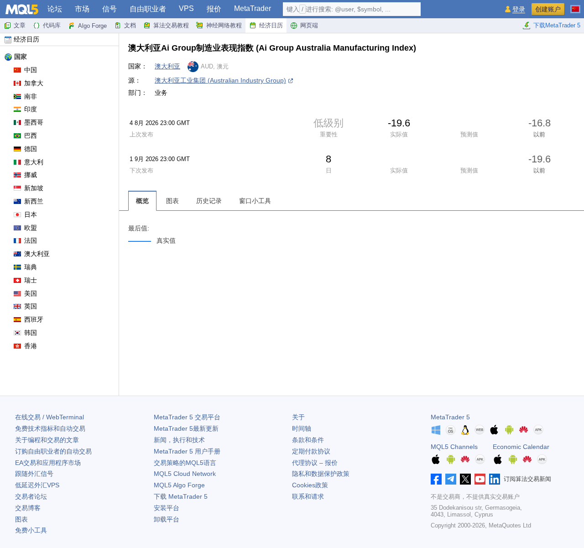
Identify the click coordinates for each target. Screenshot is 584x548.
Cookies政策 (310, 485)
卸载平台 (166, 519)
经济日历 (271, 25)
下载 (181, 496)
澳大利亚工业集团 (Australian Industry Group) (220, 80)
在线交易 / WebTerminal (49, 417)
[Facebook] (436, 479)
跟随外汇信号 (34, 473)
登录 (518, 9)
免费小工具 (31, 530)
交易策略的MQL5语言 (185, 462)
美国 (30, 293)
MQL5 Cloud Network (185, 473)
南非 (30, 96)
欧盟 (30, 227)
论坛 (54, 9)
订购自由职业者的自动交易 (53, 451)
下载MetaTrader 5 (556, 25)
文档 (130, 25)
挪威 (30, 174)
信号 (109, 9)
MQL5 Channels (454, 446)
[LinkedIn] (494, 479)
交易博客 (28, 507)
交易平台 (187, 417)
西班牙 (33, 319)
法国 (30, 240)
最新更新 (186, 428)
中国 (30, 69)
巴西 (30, 135)
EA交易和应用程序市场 (48, 462)
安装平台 (166, 507)
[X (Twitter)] (465, 479)
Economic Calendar (521, 446)
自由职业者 (148, 9)
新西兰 (33, 201)
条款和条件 (308, 440)
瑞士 (30, 280)
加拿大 (33, 83)
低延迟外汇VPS (37, 485)
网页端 (309, 25)
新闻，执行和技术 (179, 440)
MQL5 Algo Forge (179, 485)
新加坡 (33, 188)
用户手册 (187, 451)
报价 (214, 9)
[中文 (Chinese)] (575, 5)
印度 (30, 109)
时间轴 (301, 428)
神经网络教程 (224, 25)
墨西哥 (33, 122)
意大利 (33, 162)
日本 (30, 214)
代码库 (52, 25)
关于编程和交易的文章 (47, 440)
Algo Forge (92, 25)
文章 (20, 25)
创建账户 (548, 9)
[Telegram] (450, 479)
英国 (30, 306)
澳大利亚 (37, 253)
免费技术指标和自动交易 (50, 428)
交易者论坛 (31, 496)
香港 (30, 346)
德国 (30, 148)
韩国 (30, 332)
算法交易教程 (171, 25)
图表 (21, 519)
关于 (298, 417)
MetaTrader (252, 8)
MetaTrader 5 (450, 417)
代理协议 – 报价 (315, 462)
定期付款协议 (311, 451)
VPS (186, 8)
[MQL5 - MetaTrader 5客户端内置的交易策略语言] (21, 9)
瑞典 (30, 267)
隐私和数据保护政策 (320, 473)
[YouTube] (479, 479)
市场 (82, 9)
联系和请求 (308, 496)
